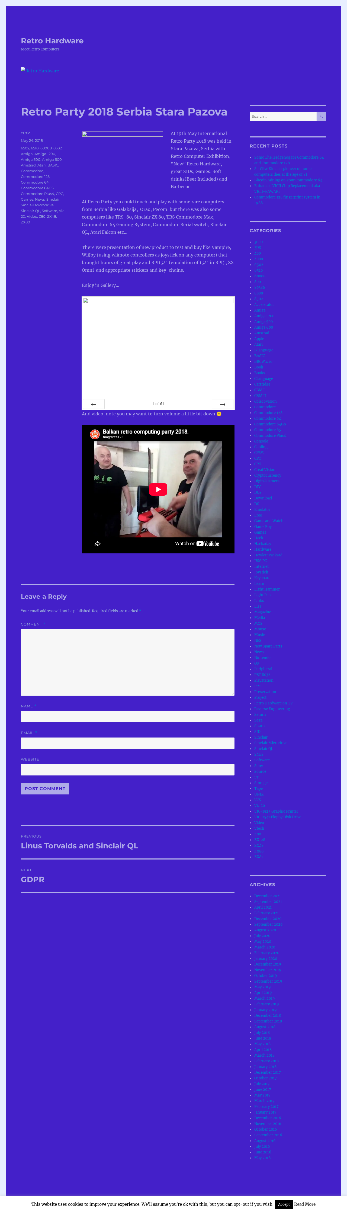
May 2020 (262, 941)
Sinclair (53, 199)
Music (259, 635)
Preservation (265, 692)
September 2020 (268, 924)
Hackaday (262, 543)
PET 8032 (262, 674)
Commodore (32, 171)
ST (256, 777)
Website (30, 759)
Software (49, 211)
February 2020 (266, 953)
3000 (258, 242)
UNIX (259, 794)
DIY (257, 487)
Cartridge (262, 384)
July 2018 (262, 1032)
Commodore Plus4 (37, 193)
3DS (257, 247)
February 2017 (266, 1106)
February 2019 (266, 1004)
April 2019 (263, 992)
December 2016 (267, 1118)
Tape (258, 788)
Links (259, 600)
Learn (259, 583)
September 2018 (268, 1021)
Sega (258, 720)
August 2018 (264, 1027)
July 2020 (262, 936)
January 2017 (265, 1112)
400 (257, 253)
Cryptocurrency (267, 475)
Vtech (259, 828)
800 (257, 282)
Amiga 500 (30, 159)
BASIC (52, 165)
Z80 (42, 216)
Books (259, 373)
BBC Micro (263, 361)
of (158, 403)
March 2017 (264, 1101)
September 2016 (268, 1135)
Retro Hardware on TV (273, 703)
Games (27, 199)
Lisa (257, 606)
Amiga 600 (52, 159)
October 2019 (265, 975)
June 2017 (262, 1089)
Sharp (259, 726)
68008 (46, 148)
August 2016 (265, 1141)
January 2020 (265, 958)
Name (29, 706)
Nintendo (262, 657)
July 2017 (262, 1084)
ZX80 (25, 222)
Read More (305, 1204)
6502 (25, 148)
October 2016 (265, 1129)
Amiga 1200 (44, 154)
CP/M (259, 452)
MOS (258, 623)
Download (263, 498)
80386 (259, 287)
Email (29, 732)
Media (259, 617)
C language (263, 378)
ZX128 (259, 840)
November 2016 (267, 1123)
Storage (261, 783)
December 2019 (267, 964)
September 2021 (268, 901)
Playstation (264, 680)
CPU (257, 464)
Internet (261, 566)
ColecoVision (265, 401)
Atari (41, 165)
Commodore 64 (35, 182)
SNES (259, 754)
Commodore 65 (267, 430)
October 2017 (265, 1078)
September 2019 (268, 981)
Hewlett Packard (268, 555)
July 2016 (262, 1146)
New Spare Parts (268, 646)
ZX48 (51, 216)
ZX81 (258, 857)
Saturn (260, 714)
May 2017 (262, 1095)
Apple (259, 338)
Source (260, 771)
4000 (258, 259)
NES (257, 640)
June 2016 (262, 1152)
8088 (258, 293)
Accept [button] (284, 1204)
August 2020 (265, 930)
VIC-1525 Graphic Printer (276, 811)
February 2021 (266, 913)
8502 (57, 148)
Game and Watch (269, 521)
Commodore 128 (35, 176)
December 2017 (267, 1072)
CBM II (260, 395)
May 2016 (262, 1158)
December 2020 (267, 918)
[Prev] (94, 404)
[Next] (222, 404)
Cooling (261, 447)
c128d (26, 133)
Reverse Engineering (272, 709)
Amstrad (28, 165)
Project (260, 697)
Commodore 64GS (37, 188)
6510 (35, 148)
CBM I (259, 390)
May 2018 (262, 1044)
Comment (33, 624)
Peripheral (263, 669)
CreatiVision (264, 469)
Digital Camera (266, 481)
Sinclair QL (30, 211)
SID (257, 731)
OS (256, 663)
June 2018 (262, 1038)
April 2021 (263, 907)
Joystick (261, 572)
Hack (258, 538)
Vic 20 (259, 805)
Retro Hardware (52, 40)
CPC (59, 193)
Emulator (262, 509)
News (40, 199)
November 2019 (267, 970)
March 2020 (264, 947)
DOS (258, 492)
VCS (257, 800)
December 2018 (267, 1015)
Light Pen (262, 595)
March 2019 (264, 998)
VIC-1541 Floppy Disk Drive (277, 817)
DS (256, 504)
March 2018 (264, 1055)
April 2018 (263, 1049)
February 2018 (266, 1061)
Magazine (262, 612)
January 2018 (265, 1066)
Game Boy (263, 526)
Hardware (262, 549)
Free (258, 515)
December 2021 (267, 896)
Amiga (27, 154)
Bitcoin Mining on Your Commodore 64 (288, 180)
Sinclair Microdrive (37, 205)
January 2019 (265, 1010)
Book (258, 367)
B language (263, 350)
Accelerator (264, 304)
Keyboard (262, 578)
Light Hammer (267, 589)
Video (32, 216)
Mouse (260, 629)
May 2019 (262, 987)
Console (261, 441)
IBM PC (260, 561)
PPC (257, 686)
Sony (258, 766)
